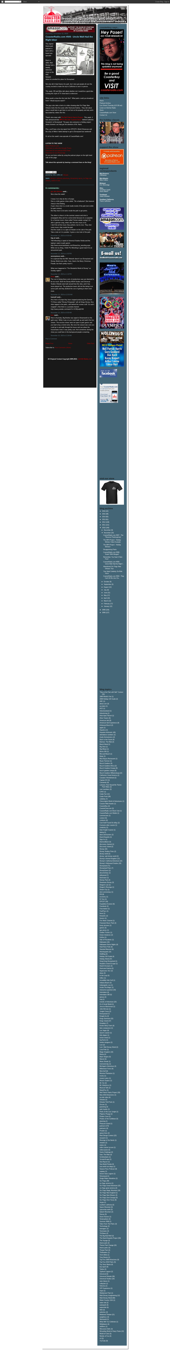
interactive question (106, 990)
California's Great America (108, 775)
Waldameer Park (105, 1293)
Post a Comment (51, 339)
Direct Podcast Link (52, 146)
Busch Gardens (105, 763)
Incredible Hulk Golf (106, 980)
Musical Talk (104, 1088)
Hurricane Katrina (105, 968)
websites (103, 1312)
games (102, 928)
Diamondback (104, 842)
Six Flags (103, 1181)
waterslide (103, 1307)
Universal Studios (105, 1279)
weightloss (103, 1317)
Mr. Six (102, 1083)
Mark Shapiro (104, 1057)
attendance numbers (106, 735)
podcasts (103, 1128)
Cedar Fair (103, 794)
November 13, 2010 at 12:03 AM (61, 294)
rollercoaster (104, 1150)
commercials (104, 815)
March (106, 601)
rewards (102, 1143)
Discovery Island (105, 846)
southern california (106, 1205)
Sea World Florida (106, 1164)
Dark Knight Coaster (106, 830)
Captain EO (103, 780)
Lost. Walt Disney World (108, 1047)
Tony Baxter (104, 1257)
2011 (104, 525)
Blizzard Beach (105, 754)
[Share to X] (51, 172)
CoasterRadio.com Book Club (109, 811)
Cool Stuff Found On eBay (108, 823)
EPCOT (80, 178)
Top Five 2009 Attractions (108, 1259)
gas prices (103, 930)
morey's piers (104, 1078)
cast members (104, 789)
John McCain (104, 1009)
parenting (103, 1107)
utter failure (103, 1281)
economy (103, 897)
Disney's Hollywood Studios (109, 863)
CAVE (102, 792)
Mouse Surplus (105, 1080)
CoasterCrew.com (105, 808)
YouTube (103, 1341)
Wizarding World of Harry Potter (110, 1331)
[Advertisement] (109, 440)
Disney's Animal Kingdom (108, 858)
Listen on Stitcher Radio (108, 108)
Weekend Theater (105, 1314)
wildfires (102, 1326)
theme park (103, 1243)
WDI (101, 1310)
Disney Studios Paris (107, 851)
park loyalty (103, 1109)
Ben (52, 315)
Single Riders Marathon (107, 1178)
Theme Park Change (106, 1245)
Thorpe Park (104, 1250)
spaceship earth (105, 1209)
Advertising (103, 713)
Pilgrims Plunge (105, 1114)
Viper (101, 1291)
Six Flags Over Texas (107, 1200)
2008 (104, 612)
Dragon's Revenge (106, 887)
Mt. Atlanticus (104, 1085)
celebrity (102, 799)
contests (102, 820)
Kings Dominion (105, 1018)
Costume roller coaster (107, 825)
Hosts (102, 110)
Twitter (102, 1269)
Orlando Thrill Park (106, 1102)
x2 (100, 1338)
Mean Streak (104, 1061)
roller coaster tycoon (106, 1147)
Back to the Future (106, 739)
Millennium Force (105, 1068)
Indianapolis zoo (105, 985)
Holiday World (104, 959)
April (105, 598)
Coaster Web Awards (107, 803)
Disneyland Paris (105, 868)
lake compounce (105, 1028)
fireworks (103, 916)
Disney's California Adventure (59, 178)
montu (102, 1076)
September (108, 584)
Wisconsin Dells (105, 1329)
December (107, 530)
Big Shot (102, 747)
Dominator (103, 878)
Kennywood (103, 1014)
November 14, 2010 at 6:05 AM (61, 312)
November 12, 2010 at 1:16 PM (61, 274)
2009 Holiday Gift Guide (108, 699)
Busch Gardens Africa (107, 766)
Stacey (102, 1214)
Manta (102, 1054)
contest (102, 818)
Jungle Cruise (104, 1011)
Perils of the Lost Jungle (108, 1112)
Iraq (101, 999)
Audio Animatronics (106, 737)
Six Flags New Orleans (107, 1195)
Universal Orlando (106, 1276)
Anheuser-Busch (105, 725)
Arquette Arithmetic (106, 732)
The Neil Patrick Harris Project (72, 117)
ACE (101, 708)
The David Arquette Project (109, 1238)
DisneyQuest (104, 870)
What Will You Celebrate (108, 1322)
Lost (101, 1045)
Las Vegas (103, 1030)
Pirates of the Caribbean (108, 1119)
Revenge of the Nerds (107, 1140)
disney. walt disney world (108, 856)
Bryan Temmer (105, 761)
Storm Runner (104, 1217)
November (107, 533)
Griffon (102, 937)
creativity (103, 827)
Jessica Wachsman (106, 1006)
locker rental (104, 1037)
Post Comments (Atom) (63, 347)
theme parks (104, 1248)
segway (102, 1171)
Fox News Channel (106, 920)
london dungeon (105, 1042)
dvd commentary (105, 892)
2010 (104, 528)
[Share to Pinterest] (55, 172)
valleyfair (103, 1283)
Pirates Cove (104, 1116)
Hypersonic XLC (105, 971)
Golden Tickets (105, 932)
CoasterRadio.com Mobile (108, 813)
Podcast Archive (105, 103)
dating (102, 832)
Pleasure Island (105, 1123)
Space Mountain (105, 1207)
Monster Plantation (106, 1073)
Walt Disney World (106, 1298)
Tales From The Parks (107, 1224)
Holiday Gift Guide (106, 956)
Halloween (103, 942)
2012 (104, 522)
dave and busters (105, 834)
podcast (102, 1126)
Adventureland (104, 711)
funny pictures (104, 925)
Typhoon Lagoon (105, 1271)
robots (102, 1145)
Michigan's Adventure (107, 1066)
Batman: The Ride (106, 742)
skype (102, 1202)
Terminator (103, 1231)
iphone (102, 997)
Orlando (102, 1099)
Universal (103, 1274)
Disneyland (73, 178)
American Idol (104, 720)
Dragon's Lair (104, 885)
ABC (101, 701)
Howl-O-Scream (105, 966)
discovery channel (106, 844)
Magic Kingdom (105, 1052)
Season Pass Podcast (107, 1169)
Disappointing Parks (110, 549)
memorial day (104, 1064)
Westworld (103, 1319)
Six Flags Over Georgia (107, 1197)
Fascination (103, 909)
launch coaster (105, 1033)
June (106, 593)
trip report (103, 1267)
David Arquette (105, 837)
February (107, 603)
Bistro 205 (103, 751)
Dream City (103, 889)
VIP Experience (105, 1288)
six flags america (105, 1183)
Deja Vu (102, 839)
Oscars (102, 1104)
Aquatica (103, 730)
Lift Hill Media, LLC (85, 359)
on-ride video (104, 1097)
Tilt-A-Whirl (103, 1255)
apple (101, 727)
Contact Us (103, 115)
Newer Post (49, 343)
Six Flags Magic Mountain (108, 1190)
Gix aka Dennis (56, 191)
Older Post (90, 343)
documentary (104, 873)
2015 (104, 514)
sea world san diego (106, 1166)
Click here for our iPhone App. (56, 153)
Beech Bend (104, 744)
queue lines (103, 1133)
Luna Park (103, 1049)
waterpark (103, 1305)
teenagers (103, 1228)
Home (70, 343)
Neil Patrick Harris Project (108, 1092)
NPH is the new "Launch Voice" (70, 120)
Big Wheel (103, 749)
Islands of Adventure (106, 1002)
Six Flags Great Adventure (108, 1185)
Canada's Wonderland (107, 778)
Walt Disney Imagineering (108, 1295)
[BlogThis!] (49, 172)
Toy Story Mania (105, 1264)
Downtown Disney (106, 882)
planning (102, 1121)
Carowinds (103, 782)
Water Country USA (106, 1300)
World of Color (55, 180)
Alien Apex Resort (106, 715)
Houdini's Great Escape (107, 963)
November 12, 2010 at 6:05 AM (61, 235)
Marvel (102, 1059)
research (102, 1138)
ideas (101, 973)
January (107, 606)
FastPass (103, 911)
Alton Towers (104, 718)
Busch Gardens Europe (107, 768)
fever (101, 913)
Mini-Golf (103, 1071)
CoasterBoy (104, 806)
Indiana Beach (104, 983)
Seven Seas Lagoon (106, 1174)
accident (102, 706)
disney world (104, 854)
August (106, 587)
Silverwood (103, 1176)
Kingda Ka (103, 1016)
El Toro (102, 899)
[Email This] (46, 172)
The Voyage (104, 1240)
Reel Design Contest (106, 1135)
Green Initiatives (105, 935)
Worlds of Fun (104, 1336)
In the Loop (103, 975)
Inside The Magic (105, 987)
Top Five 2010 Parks (107, 1262)
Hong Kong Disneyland (107, 961)
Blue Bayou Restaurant (107, 758)
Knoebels (103, 1023)
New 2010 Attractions (107, 1095)
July (105, 590)
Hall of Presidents (106, 940)
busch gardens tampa (107, 770)
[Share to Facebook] (53, 172)
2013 (104, 519)
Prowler (102, 1131)
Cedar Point (104, 796)
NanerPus (103, 1090)
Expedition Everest (106, 904)
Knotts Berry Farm (106, 1025)
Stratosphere (104, 1219)
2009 (104, 610)
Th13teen (103, 1233)
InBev (102, 978)
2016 (104, 511)
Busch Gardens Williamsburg (109, 773)
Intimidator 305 (105, 994)
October (107, 582)
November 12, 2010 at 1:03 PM (61, 253)
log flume (103, 1040)
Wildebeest (103, 1324)
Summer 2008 (104, 1221)
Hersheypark (104, 952)
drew (53, 276)
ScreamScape (104, 1159)
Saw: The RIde (105, 1154)
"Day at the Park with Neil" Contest (111, 692)
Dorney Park (104, 880)
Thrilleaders (103, 1252)
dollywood (103, 875)
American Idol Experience (108, 723)
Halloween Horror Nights (108, 944)
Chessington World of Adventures (111, 801)
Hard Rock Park (105, 947)
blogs (101, 756)
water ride (103, 1303)
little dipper (103, 1035)
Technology (103, 1226)
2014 (104, 517)
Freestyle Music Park (107, 923)
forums (102, 918)
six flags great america (107, 1188)
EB (101, 894)
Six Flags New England (107, 1193)
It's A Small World (105, 1004)
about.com (103, 704)
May (105, 595)
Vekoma (102, 1286)
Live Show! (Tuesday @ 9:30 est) (111, 105)
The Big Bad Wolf (105, 1236)
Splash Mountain (105, 1212)
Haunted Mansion (105, 949)
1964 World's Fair (105, 696)
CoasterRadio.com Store (108, 112)
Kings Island (104, 1021)
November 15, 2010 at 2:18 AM (61, 335)
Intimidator (103, 992)
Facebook (103, 906)
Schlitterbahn (104, 1157)
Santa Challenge (105, 1152)
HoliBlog (102, 954)
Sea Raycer (104, 1162)
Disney (102, 849)
